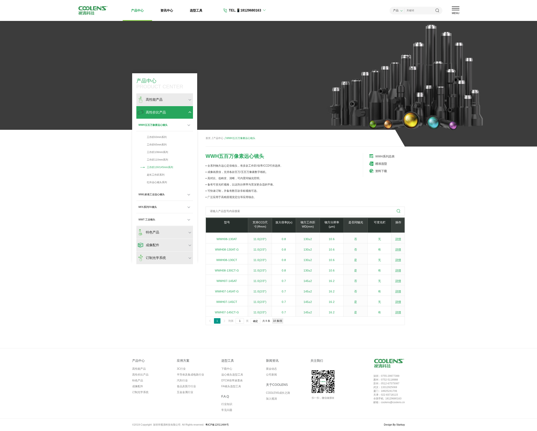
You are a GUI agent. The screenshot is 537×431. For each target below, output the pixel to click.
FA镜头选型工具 (231, 386)
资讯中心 (166, 10)
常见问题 (226, 410)
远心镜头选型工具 (232, 374)
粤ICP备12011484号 (217, 424)
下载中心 (226, 368)
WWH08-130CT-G (227, 270)
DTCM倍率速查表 (232, 380)
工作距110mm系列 (157, 159)
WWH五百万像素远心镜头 (153, 125)
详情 (398, 239)
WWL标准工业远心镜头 (151, 194)
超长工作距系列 (155, 174)
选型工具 (196, 10)
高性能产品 (139, 368)
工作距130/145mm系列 (160, 167)
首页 (208, 138)
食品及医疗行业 (186, 386)
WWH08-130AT (226, 239)
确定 (255, 321)
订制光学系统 (140, 392)
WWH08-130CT (226, 260)
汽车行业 (182, 380)
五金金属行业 (185, 392)
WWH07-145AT (226, 281)
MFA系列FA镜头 (147, 207)
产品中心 (137, 10)
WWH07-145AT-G (227, 291)
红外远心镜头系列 (157, 182)
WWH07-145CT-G (227, 312)
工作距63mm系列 (157, 137)
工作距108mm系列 (157, 152)
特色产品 (137, 380)
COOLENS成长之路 (278, 392)
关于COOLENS (277, 384)
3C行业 (181, 368)
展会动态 (271, 368)
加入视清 (271, 398)
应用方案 (183, 360)
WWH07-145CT (226, 302)
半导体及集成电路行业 (190, 374)
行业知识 (226, 404)
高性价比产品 (140, 374)
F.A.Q (225, 396)
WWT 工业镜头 (146, 219)
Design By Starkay (394, 424)
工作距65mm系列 (157, 144)
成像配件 (137, 386)
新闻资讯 (272, 360)
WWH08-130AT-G (227, 249)
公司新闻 (271, 374)
